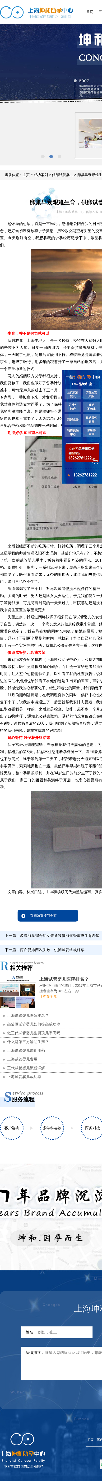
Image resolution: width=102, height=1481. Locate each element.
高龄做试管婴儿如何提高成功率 (33, 1024)
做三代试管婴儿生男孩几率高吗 (33, 1033)
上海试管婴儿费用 (22, 1059)
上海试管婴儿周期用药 (26, 1050)
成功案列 (41, 175)
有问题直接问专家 (43, 916)
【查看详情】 (49, 996)
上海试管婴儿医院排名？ (64, 979)
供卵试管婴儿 (62, 175)
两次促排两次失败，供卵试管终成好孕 (52, 950)
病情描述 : (34, 1353)
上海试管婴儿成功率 (24, 1077)
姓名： (31, 1332)
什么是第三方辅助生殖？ (28, 1042)
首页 (89, 12)
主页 (26, 175)
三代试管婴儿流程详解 (26, 1068)
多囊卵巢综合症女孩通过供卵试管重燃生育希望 (60, 936)
